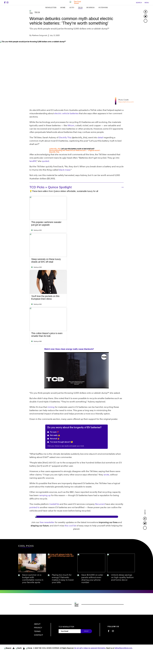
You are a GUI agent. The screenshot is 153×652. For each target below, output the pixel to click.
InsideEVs (54, 504)
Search (139, 2)
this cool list (70, 526)
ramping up (45, 496)
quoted (45, 161)
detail (100, 138)
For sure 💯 (54, 432)
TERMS (37, 631)
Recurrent (100, 504)
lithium (71, 126)
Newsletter (50, 7)
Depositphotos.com (126, 102)
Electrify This (65, 138)
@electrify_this (54, 149)
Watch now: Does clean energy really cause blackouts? (69, 349)
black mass (64, 170)
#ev (64, 150)
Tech (80, 7)
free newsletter (47, 522)
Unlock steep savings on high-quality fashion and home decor (122, 577)
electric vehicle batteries (66, 114)
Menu (147, 2)
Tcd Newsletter (66, 627)
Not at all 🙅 (54, 439)
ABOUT (37, 624)
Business (90, 7)
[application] (76, 370)
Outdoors (103, 7)
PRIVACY (38, 628)
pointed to (34, 508)
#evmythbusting (55, 150)
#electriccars (81, 150)
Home (62, 7)
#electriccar (70, 150)
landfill (32, 161)
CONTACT (38, 635)
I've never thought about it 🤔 (61, 442)
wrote (106, 475)
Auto (71, 7)
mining (51, 407)
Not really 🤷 (55, 435)
